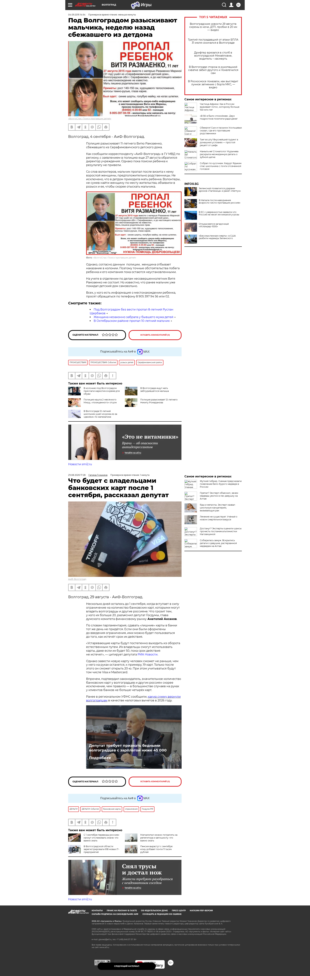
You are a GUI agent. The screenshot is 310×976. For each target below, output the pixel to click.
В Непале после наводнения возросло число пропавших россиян (219, 201)
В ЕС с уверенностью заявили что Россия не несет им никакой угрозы (219, 213)
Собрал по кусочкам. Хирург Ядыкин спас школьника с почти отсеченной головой (220, 166)
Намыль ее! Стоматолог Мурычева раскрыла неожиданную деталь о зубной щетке (219, 154)
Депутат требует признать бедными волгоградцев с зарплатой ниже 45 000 (128, 747)
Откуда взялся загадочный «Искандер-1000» (214, 225)
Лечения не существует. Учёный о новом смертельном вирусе (218, 518)
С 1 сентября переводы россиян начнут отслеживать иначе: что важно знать (101, 837)
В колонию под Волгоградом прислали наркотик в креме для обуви (102, 391)
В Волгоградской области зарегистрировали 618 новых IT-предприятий (101, 849)
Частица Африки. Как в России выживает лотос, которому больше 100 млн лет (219, 107)
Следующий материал (126, 966)
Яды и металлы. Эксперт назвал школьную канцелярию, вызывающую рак (217, 507)
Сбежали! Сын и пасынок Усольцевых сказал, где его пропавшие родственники (221, 130)
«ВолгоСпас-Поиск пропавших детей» (89, 118)
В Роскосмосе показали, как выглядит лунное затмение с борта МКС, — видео (213, 84)
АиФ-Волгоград (77, 579)
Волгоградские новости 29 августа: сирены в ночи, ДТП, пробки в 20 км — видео (213, 27)
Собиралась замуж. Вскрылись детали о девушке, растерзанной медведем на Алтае (218, 543)
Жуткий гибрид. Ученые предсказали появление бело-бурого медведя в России (221, 484)
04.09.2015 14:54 (76, 14)
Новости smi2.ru (80, 464)
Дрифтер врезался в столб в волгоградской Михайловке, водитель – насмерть (213, 55)
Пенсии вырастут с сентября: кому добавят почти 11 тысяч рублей (156, 849)
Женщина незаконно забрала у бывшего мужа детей (133, 317)
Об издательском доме (154, 910)
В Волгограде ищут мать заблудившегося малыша (154, 389)
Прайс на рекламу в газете (122, 910)
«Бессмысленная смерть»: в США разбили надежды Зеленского (217, 237)
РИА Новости (148, 654)
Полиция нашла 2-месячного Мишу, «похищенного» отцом (100, 401)
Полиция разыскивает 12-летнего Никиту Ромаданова (159, 401)
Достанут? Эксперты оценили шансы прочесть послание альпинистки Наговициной (220, 531)
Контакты (97, 910)
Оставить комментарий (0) (155, 335)
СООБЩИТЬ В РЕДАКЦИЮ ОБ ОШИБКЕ (162, 914)
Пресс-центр (179, 910)
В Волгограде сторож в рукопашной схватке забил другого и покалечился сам (213, 70)
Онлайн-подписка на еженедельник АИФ (115, 914)
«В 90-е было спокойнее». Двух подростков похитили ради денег (219, 117)
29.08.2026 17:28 (77, 475)
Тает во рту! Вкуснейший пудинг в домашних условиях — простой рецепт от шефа (219, 142)
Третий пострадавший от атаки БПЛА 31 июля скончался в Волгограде (213, 41)
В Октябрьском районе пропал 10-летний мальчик (132, 321)
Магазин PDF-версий (201, 910)
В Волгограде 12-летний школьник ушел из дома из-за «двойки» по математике (100, 414)
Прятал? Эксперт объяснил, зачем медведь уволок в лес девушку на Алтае (219, 496)
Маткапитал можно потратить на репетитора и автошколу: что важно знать (158, 837)
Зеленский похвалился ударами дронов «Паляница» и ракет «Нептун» (220, 189)
